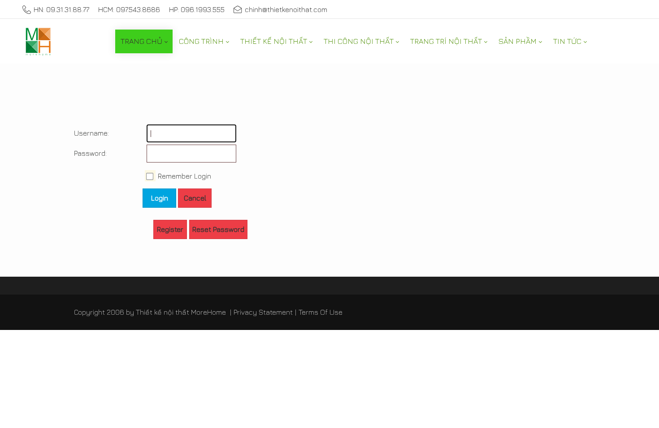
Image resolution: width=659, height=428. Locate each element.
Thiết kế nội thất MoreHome (181, 312)
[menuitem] (144, 41)
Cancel (195, 198)
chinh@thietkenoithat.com (286, 9)
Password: (83, 153)
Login (159, 198)
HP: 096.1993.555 (197, 9)
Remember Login (184, 176)
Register (170, 229)
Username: (83, 133)
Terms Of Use (321, 312)
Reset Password (218, 229)
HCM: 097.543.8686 (129, 9)
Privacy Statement (263, 312)
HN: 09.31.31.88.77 (61, 9)
